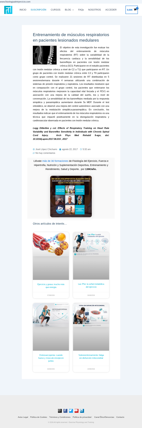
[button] (72, 9)
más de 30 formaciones (55, 161)
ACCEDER (111, 10)
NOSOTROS (94, 10)
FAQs (81, 10)
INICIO (23, 10)
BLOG (68, 10)
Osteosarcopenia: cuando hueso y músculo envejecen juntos (51, 358)
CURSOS (55, 10)
